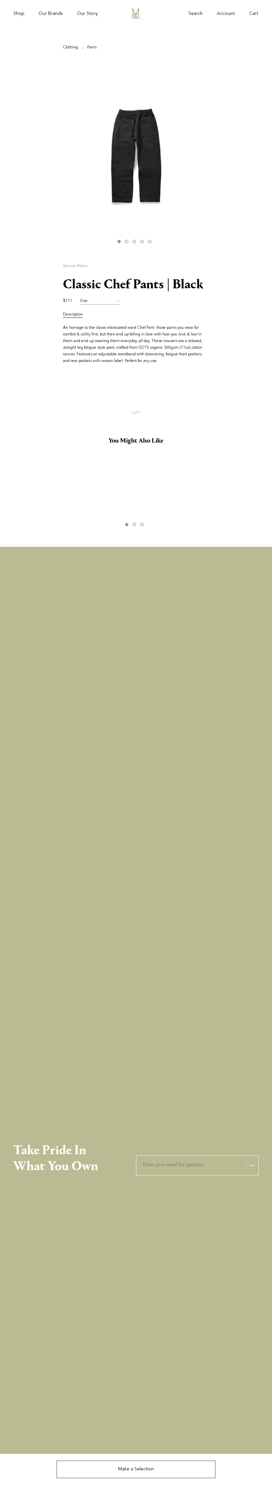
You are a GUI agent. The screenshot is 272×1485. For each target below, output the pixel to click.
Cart (253, 14)
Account (226, 14)
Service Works (75, 266)
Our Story (87, 14)
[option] (136, 154)
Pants (92, 47)
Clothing (70, 47)
